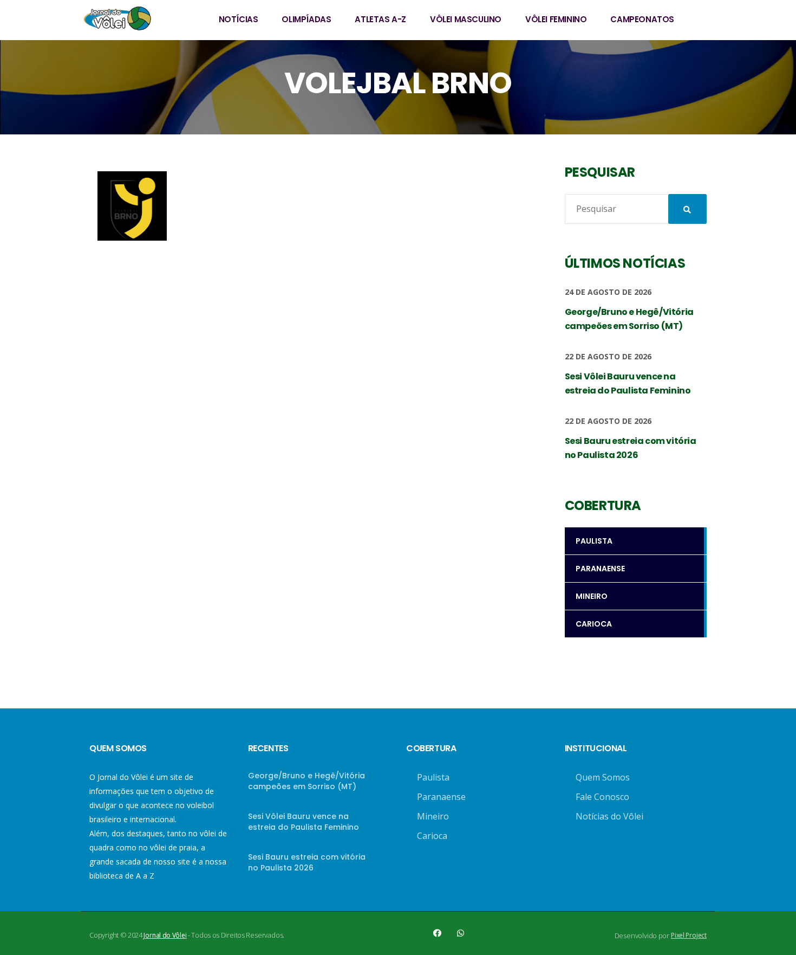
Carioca (432, 836)
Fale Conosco (602, 797)
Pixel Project (689, 935)
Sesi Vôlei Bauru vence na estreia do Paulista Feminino (303, 822)
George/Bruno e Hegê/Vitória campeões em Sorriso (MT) (306, 781)
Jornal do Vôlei (164, 935)
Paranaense (441, 797)
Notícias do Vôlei (609, 816)
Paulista (433, 777)
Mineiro (433, 816)
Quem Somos (603, 777)
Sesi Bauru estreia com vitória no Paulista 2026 (307, 862)
